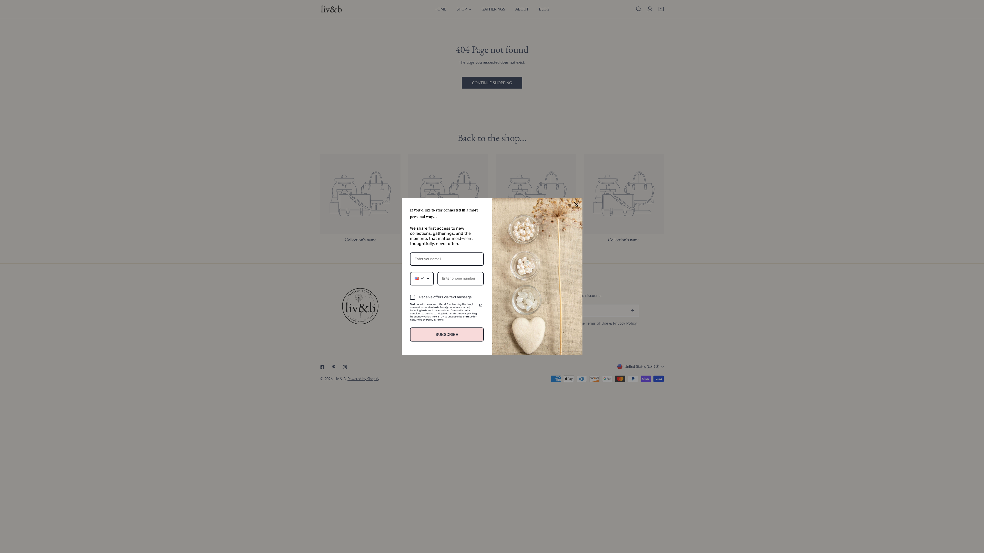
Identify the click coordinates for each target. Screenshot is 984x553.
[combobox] (422, 278)
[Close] (576, 204)
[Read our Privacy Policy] (481, 305)
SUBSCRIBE (447, 334)
